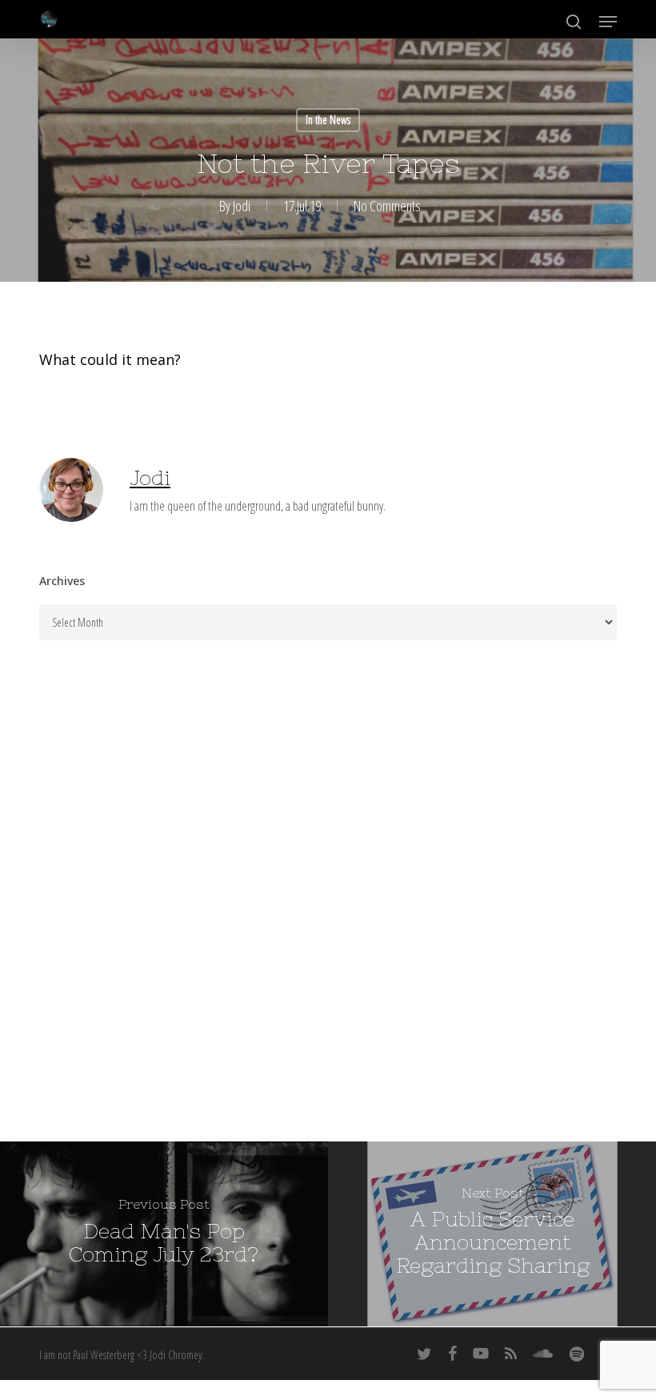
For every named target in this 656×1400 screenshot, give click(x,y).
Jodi (241, 205)
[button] (608, 22)
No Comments (387, 205)
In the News (328, 119)
